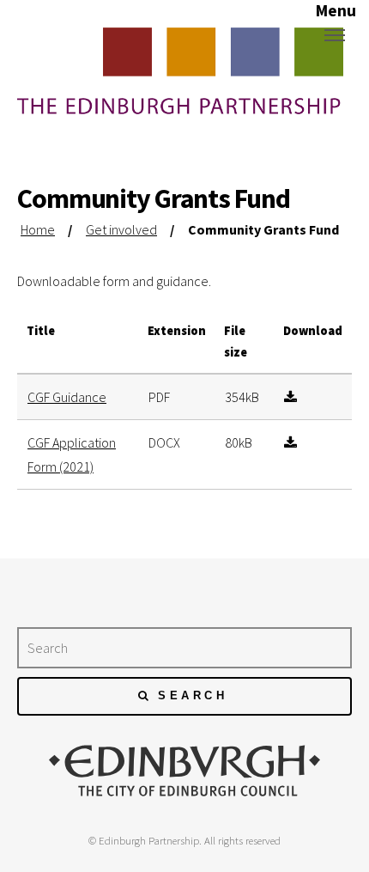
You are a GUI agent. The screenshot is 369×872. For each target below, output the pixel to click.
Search (192, 695)
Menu (334, 35)
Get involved (121, 229)
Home (38, 229)
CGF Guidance (66, 397)
